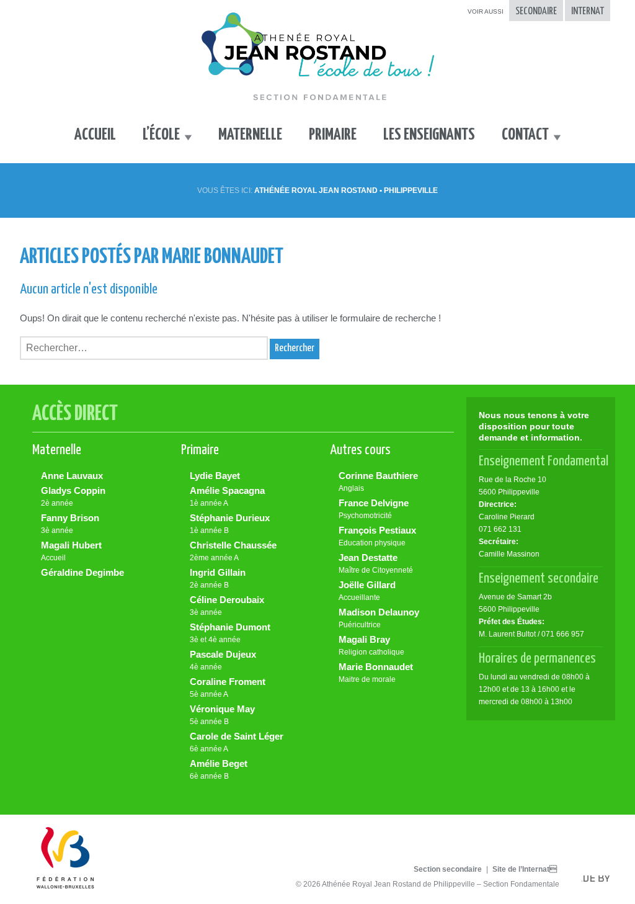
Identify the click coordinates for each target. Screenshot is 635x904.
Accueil (95, 135)
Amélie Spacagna (227, 496)
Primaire (333, 135)
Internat (587, 11)
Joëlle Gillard (367, 591)
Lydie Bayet (215, 475)
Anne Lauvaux (72, 475)
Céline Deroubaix (227, 605)
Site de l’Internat (524, 869)
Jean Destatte (376, 563)
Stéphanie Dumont (230, 633)
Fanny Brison (70, 523)
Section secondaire (448, 869)
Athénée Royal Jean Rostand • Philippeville (346, 190)
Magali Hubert (71, 551)
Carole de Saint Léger (236, 742)
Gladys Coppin (73, 496)
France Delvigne (374, 509)
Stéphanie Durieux (230, 523)
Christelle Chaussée (233, 551)
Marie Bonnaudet (376, 672)
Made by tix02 (600, 881)
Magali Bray (371, 645)
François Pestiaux (377, 536)
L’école (161, 135)
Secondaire (536, 11)
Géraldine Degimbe (82, 572)
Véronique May (222, 715)
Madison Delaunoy (379, 618)
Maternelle (250, 135)
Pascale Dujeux (223, 660)
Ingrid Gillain (218, 578)
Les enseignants (429, 135)
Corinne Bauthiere (378, 481)
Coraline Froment (227, 687)
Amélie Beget (218, 769)
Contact (525, 135)
